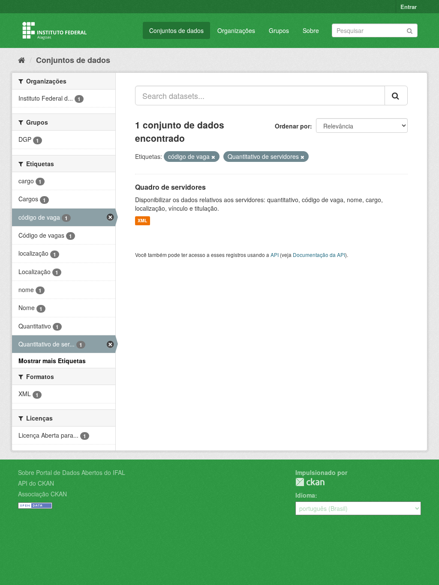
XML (142, 221)
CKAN (310, 482)
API (275, 254)
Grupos (279, 30)
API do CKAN (36, 483)
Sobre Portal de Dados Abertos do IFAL (71, 472)
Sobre (311, 30)
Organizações (236, 30)
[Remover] (213, 156)
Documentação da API (319, 254)
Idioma (305, 495)
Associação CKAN (42, 493)
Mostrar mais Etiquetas (52, 360)
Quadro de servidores (170, 187)
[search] (396, 95)
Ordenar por (292, 126)
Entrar (408, 7)
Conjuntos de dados (176, 30)
